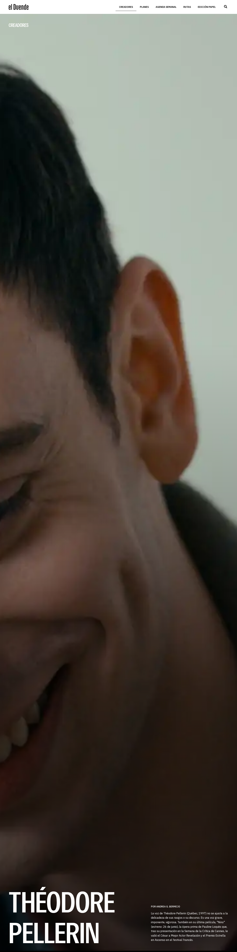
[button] (225, 7)
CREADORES (126, 7)
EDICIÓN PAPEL (207, 7)
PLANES (144, 7)
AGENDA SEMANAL (166, 7)
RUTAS (187, 7)
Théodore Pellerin (62, 917)
